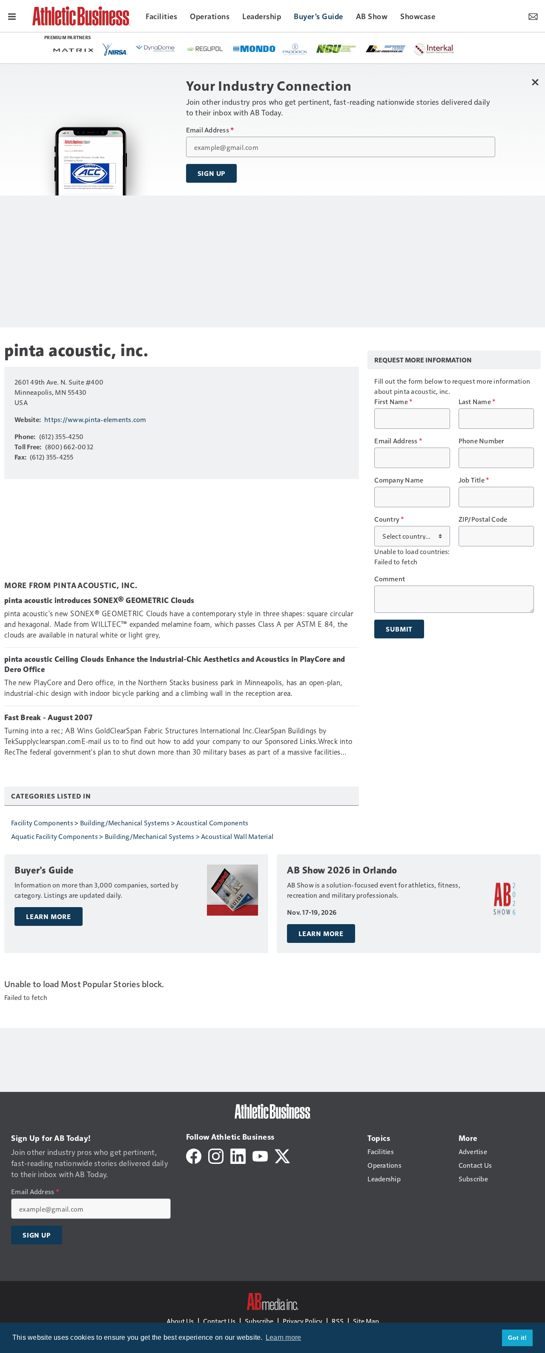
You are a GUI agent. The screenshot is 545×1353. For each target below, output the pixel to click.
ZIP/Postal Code (483, 519)
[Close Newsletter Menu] (535, 82)
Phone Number (482, 440)
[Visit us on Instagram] (216, 1155)
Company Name (398, 480)
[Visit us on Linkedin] (238, 1155)
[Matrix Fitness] (74, 49)
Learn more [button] (283, 1337)
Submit (399, 629)
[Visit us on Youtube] (260, 1155)
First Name (393, 401)
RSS (338, 1320)
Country (389, 519)
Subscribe (259, 1320)
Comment (389, 578)
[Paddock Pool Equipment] (295, 49)
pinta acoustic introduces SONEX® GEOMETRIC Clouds (99, 600)
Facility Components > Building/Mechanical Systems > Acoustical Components (129, 822)
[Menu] (12, 15)
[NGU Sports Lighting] (336, 49)
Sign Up (212, 173)
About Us (180, 1320)
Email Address (210, 129)
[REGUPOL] (205, 49)
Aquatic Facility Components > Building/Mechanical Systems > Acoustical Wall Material (142, 836)
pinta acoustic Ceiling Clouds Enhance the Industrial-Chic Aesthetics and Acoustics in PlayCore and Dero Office (174, 664)
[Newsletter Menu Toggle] (533, 15)
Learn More (48, 916)
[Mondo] (254, 48)
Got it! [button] (517, 1337)
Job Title (474, 480)
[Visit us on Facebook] (193, 1155)
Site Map (366, 1320)
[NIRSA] (115, 49)
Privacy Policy (302, 1320)
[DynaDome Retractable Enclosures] (156, 48)
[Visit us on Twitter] (282, 1155)
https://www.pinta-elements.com (95, 419)
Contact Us (219, 1320)
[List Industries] (385, 48)
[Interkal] (434, 49)
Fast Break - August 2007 (48, 717)
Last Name (477, 401)
